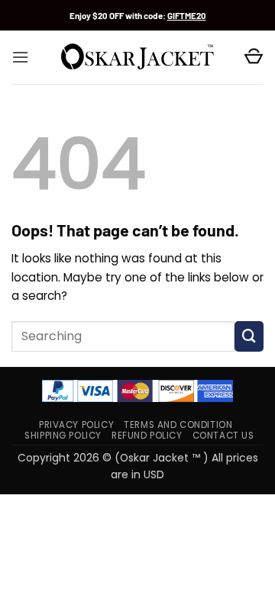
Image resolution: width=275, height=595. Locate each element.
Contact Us (223, 435)
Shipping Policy (63, 435)
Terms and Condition (178, 425)
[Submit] (249, 336)
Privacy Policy (76, 425)
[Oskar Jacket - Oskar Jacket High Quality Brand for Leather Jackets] (137, 57)
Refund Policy (147, 435)
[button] (20, 57)
